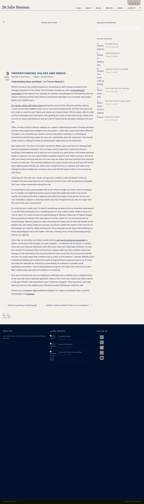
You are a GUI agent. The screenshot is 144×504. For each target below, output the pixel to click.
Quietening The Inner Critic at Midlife (116, 69)
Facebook (30, 294)
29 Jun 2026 (114, 91)
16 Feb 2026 (114, 120)
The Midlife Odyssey (111, 44)
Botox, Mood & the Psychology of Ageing (118, 101)
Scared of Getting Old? (112, 53)
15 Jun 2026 (114, 104)
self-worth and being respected (70, 240)
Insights (109, 8)
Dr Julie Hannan (24, 77)
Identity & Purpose (47, 77)
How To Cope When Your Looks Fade (117, 88)
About (89, 8)
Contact (132, 8)
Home (78, 8)
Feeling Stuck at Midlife (112, 117)
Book (98, 8)
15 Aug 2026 (114, 47)
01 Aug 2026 (114, 56)
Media (120, 8)
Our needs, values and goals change (27, 105)
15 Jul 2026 (114, 72)
